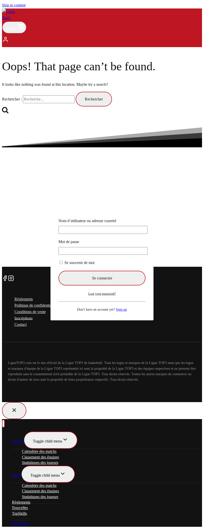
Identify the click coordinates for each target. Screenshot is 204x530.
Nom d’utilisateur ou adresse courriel (87, 221)
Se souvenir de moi (79, 263)
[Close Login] (14, 410)
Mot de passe (68, 242)
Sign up (121, 309)
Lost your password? (102, 293)
